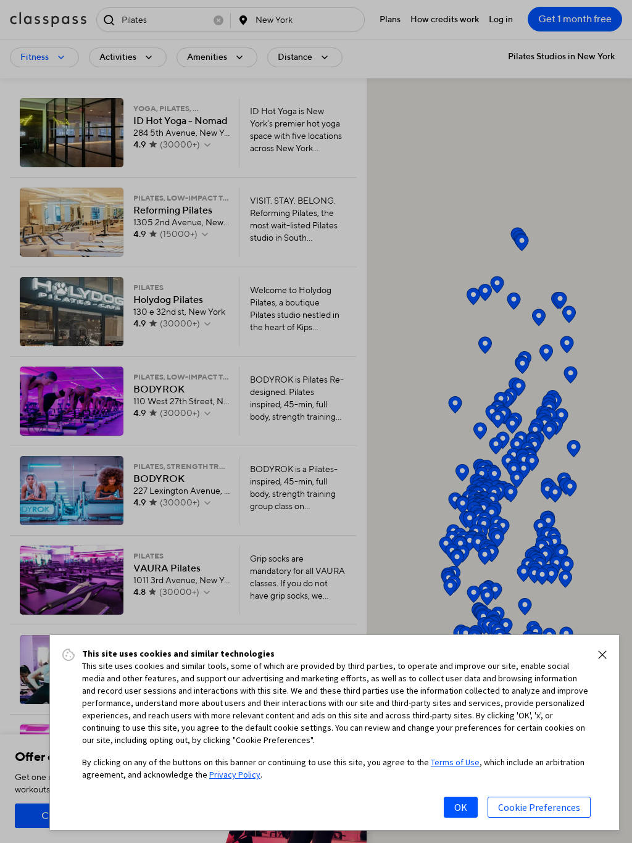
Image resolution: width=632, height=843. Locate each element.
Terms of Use (455, 762)
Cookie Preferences (539, 807)
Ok (460, 807)
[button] (602, 654)
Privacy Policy (234, 774)
